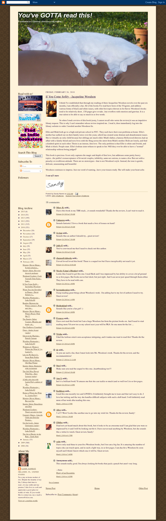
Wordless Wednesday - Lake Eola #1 (31, 429)
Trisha (59, 333)
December (27, 230)
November (27, 233)
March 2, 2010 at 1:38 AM (64, 416)
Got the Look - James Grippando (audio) (31, 424)
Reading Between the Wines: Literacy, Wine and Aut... (32, 305)
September (27, 240)
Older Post (143, 488)
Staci (58, 365)
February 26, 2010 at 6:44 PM (65, 328)
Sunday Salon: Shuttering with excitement (32, 367)
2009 (23, 442)
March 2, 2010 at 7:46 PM (64, 454)
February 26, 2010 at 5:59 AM (65, 214)
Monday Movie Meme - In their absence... (32, 266)
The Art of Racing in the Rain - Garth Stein (32, 435)
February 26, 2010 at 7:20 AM (65, 239)
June (25, 249)
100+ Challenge (58, 196)
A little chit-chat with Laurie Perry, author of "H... (32, 382)
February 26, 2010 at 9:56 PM (65, 344)
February (26, 261)
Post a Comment (54, 482)
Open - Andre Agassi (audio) (30, 331)
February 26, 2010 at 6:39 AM (65, 227)
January (26, 439)
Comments (26, 171)
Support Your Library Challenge (77, 196)
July (25, 246)
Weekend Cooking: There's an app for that (32, 410)
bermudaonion (63, 289)
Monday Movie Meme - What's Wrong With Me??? (32, 313)
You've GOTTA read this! (55, 15)
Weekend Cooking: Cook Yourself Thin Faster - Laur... (32, 278)
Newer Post (50, 488)
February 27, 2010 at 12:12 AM (66, 360)
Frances (60, 318)
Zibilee (59, 422)
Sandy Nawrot (28, 469)
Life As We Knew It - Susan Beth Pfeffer (31, 355)
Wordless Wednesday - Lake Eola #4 (31, 298)
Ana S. (59, 378)
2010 (23, 227)
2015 (23, 211)
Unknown (60, 220)
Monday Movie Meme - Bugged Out (32, 399)
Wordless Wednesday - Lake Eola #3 (31, 342)
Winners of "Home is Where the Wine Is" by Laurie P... (32, 349)
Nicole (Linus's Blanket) (67, 270)
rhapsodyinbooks (64, 258)
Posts (24, 166)
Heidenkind (61, 305)
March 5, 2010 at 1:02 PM (64, 476)
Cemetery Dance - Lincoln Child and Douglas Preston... (32, 417)
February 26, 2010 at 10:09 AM (66, 265)
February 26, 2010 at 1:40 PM (65, 284)
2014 (23, 214)
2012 (23, 221)
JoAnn (59, 232)
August (26, 243)
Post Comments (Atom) (68, 494)
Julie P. (59, 245)
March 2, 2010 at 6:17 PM (64, 435)
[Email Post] (76, 194)
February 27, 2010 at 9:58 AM (65, 372)
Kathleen (60, 390)
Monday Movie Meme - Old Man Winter (32, 361)
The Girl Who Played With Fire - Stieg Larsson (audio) (31, 373)
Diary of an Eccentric (65, 472)
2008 (23, 446)
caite (58, 441)
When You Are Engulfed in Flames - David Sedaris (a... (32, 292)
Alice (58, 409)
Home (97, 488)
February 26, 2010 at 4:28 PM (65, 312)
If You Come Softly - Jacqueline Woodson (32, 285)
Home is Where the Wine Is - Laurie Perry (32, 394)
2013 (23, 218)
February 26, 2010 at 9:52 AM (65, 252)
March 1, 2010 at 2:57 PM (64, 404)
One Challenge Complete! (32, 327)
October (26, 236)
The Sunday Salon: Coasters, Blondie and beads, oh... (32, 321)
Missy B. (60, 207)
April (25, 255)
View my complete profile (28, 500)
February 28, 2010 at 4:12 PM (65, 385)
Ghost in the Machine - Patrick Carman (31, 337)
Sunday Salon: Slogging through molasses (32, 271)
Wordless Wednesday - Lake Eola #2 (31, 388)
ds (57, 349)
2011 (23, 224)
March (25, 258)
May (25, 252)
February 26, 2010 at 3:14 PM (65, 299)
